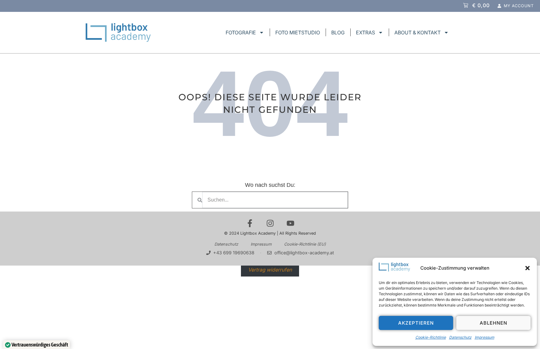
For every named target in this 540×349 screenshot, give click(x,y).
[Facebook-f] (249, 223)
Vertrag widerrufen (270, 269)
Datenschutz (460, 337)
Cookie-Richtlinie (430, 337)
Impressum (484, 337)
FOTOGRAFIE (241, 32)
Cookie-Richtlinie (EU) (305, 244)
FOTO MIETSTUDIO (297, 32)
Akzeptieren (416, 323)
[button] (527, 268)
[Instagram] (270, 223)
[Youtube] (290, 223)
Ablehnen (493, 323)
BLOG (338, 32)
